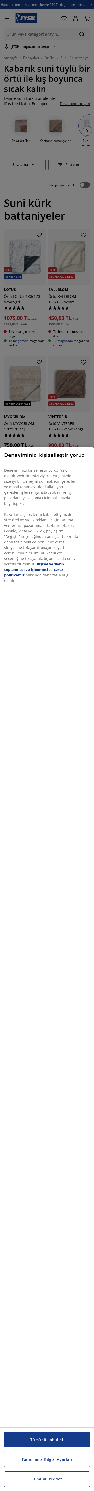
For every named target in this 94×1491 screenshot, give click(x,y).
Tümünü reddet (47, 1479)
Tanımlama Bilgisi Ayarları (47, 1459)
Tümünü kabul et (47, 1439)
